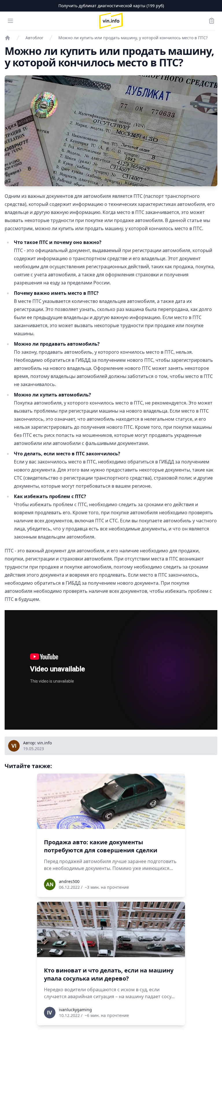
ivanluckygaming (75, 1009)
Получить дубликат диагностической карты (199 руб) (111, 5)
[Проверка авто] (7, 38)
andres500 (69, 881)
